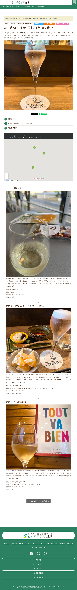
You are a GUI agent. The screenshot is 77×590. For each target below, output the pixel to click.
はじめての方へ (24, 544)
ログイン (38, 560)
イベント (34, 544)
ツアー (62, 544)
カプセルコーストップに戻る (38, 501)
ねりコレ (33, 547)
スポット (42, 544)
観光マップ (42, 547)
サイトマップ (38, 569)
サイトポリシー (38, 564)
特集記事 (70, 544)
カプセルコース (53, 544)
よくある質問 (38, 577)
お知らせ (13, 544)
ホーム (6, 544)
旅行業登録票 (38, 573)
